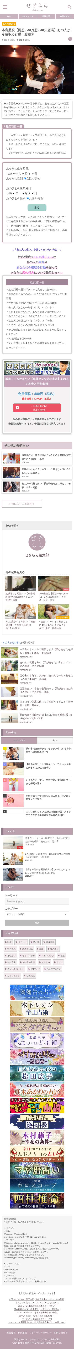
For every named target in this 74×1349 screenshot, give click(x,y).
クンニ (59, 962)
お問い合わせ (60, 1332)
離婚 (9, 942)
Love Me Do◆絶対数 (27, 1305)
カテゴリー (11, 908)
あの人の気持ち (9, 24)
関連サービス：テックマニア (28, 1339)
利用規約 (22, 1332)
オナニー (22, 942)
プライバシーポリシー (40, 1332)
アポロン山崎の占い (25, 1312)
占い (9, 16)
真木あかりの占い (46, 1305)
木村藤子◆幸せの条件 (46, 1312)
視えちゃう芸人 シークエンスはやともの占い (36, 1302)
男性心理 (46, 16)
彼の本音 (54, 948)
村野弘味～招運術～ (49, 1309)
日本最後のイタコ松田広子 (26, 1309)
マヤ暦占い (27, 1319)
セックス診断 (28, 955)
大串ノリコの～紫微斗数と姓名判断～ (36, 1315)
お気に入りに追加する (22, 503)
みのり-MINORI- (52, 1339)
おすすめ (45, 962)
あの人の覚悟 (28, 962)
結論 (41, 948)
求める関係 (27, 948)
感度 (63, 955)
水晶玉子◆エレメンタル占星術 (49, 1299)
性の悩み (11, 948)
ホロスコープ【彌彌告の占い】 (22, 1322)
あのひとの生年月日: (19, 188)
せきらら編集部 (37, 554)
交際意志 (31, 975)
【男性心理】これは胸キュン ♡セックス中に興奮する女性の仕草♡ (48, 765)
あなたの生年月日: (17, 168)
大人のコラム (19, 740)
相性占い (11, 955)
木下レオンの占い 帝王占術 (21, 1299)
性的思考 (11, 962)
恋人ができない (54, 968)
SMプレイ (35, 968)
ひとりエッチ (27, 16)
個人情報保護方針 (38, 230)
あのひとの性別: (16, 198)
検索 (37, 922)
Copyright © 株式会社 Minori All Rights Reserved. (37, 1342)
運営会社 (11, 1332)
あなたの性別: (14, 178)
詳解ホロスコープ (42, 1319)
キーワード (11, 895)
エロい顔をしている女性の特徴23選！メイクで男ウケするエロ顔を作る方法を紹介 (48, 813)
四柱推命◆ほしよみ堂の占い (51, 1322)
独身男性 (50, 942)
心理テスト (64, 16)
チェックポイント (15, 968)
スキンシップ (47, 955)
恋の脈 (36, 942)
